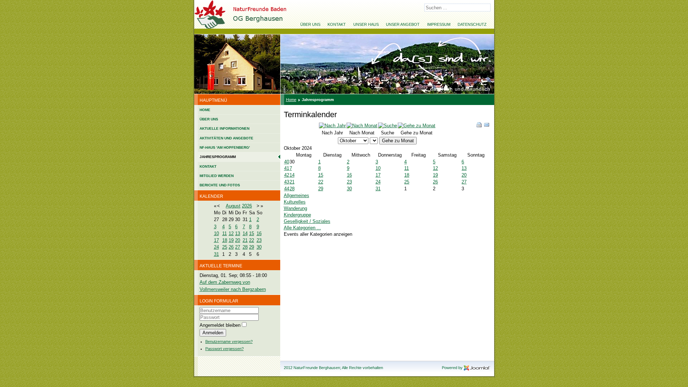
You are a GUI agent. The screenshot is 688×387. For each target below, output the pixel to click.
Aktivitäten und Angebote (226, 138)
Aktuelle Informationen (224, 128)
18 (224, 240)
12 (231, 233)
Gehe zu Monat (398, 140)
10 (216, 233)
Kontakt (337, 24)
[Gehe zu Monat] (416, 125)
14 (245, 233)
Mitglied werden (217, 176)
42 (286, 175)
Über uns (310, 24)
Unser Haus (366, 24)
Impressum (438, 24)
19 (231, 240)
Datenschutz (472, 24)
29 (251, 247)
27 (237, 247)
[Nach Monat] (362, 125)
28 (245, 247)
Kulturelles (295, 202)
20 (237, 240)
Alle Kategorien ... (302, 227)
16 (259, 233)
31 (216, 254)
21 (245, 240)
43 (286, 182)
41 (286, 168)
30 (259, 247)
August (233, 206)
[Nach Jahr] (332, 125)
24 (216, 247)
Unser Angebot (403, 24)
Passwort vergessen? (224, 349)
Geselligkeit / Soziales (307, 221)
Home (205, 110)
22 (251, 240)
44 (286, 188)
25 (224, 247)
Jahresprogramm (218, 157)
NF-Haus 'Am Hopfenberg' (225, 147)
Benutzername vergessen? (229, 341)
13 (237, 233)
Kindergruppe (297, 215)
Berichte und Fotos (220, 185)
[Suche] (387, 125)
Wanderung (295, 208)
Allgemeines (296, 195)
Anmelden (212, 332)
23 (259, 240)
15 (251, 233)
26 (231, 247)
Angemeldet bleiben (220, 325)
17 (216, 240)
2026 (247, 206)
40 (286, 161)
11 (224, 233)
